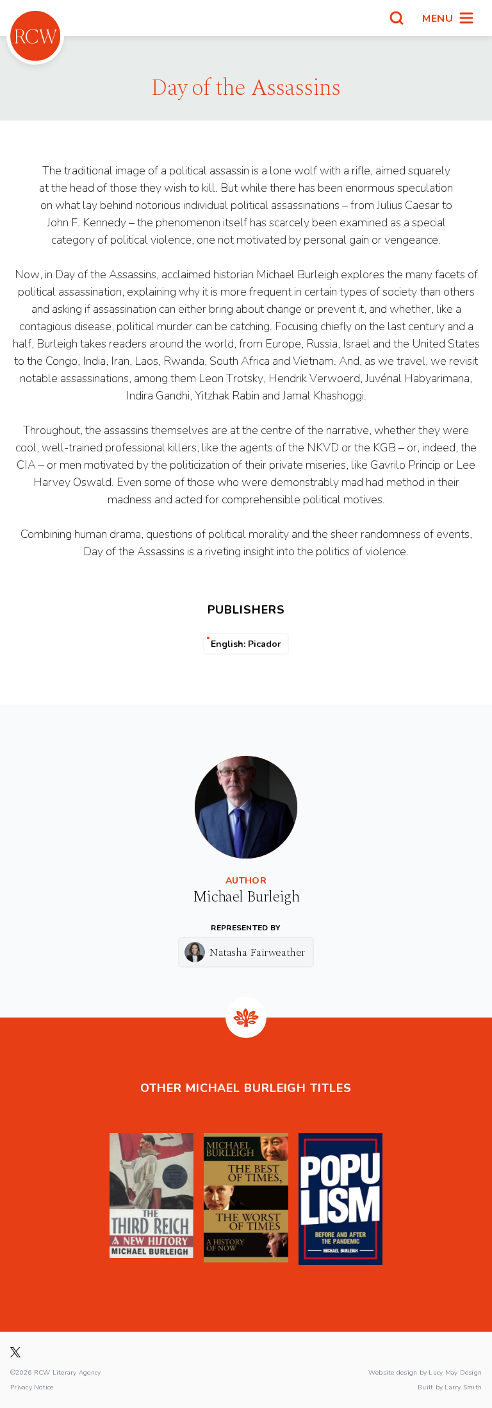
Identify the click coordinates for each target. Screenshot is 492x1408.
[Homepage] (35, 36)
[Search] (396, 18)
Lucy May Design (455, 1372)
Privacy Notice (32, 1387)
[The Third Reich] (151, 1199)
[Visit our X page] (15, 1352)
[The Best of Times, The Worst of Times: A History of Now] (246, 1199)
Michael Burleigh (246, 897)
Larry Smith (463, 1387)
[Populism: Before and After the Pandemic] (340, 1199)
